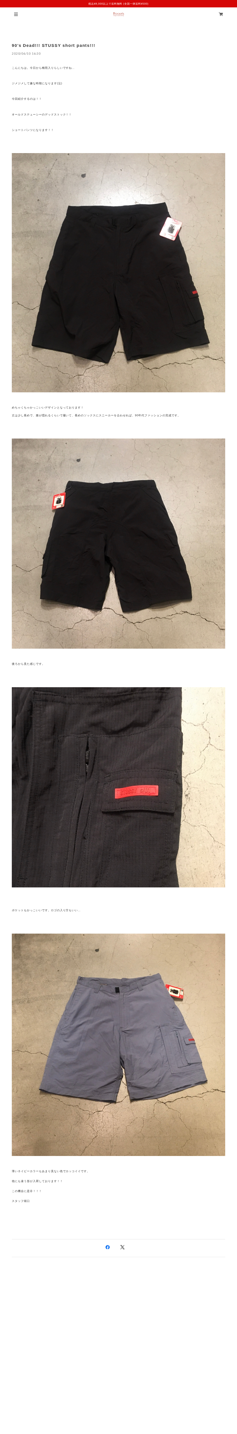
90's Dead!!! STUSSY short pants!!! (53, 45)
